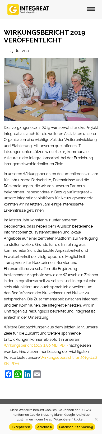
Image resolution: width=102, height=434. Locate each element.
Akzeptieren (20, 427)
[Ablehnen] (96, 419)
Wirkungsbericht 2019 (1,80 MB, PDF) (36, 345)
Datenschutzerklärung (76, 427)
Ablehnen (44, 427)
